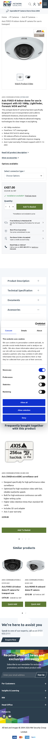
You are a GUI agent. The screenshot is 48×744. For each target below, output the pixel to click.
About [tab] (39, 331)
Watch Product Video (24, 84)
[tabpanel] (24, 485)
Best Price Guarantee (24, 11)
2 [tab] (22, 539)
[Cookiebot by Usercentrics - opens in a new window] (35, 324)
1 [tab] (19, 539)
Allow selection (24, 410)
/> (3, 29)
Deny (24, 418)
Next (46, 485)
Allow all (24, 402)
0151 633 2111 (25, 247)
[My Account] (34, 4)
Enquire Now (10, 640)
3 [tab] (25, 539)
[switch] (42, 377)
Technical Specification (20, 290)
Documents (14, 300)
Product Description (18, 280)
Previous (2, 485)
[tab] (22, 613)
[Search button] (30, 4)
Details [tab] (24, 331)
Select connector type (14, 171)
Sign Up (41, 675)
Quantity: (8, 201)
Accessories (14, 309)
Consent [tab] (8, 331)
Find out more (30, 196)
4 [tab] (28, 539)
